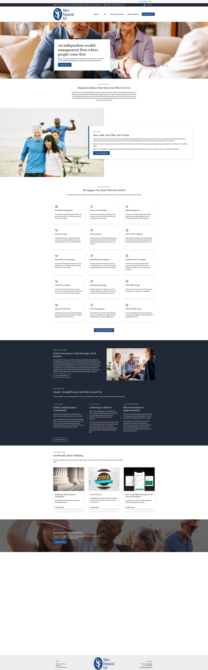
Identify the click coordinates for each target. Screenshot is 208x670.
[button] (96, 14)
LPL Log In (149, 5)
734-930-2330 (97, 5)
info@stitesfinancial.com (115, 5)
